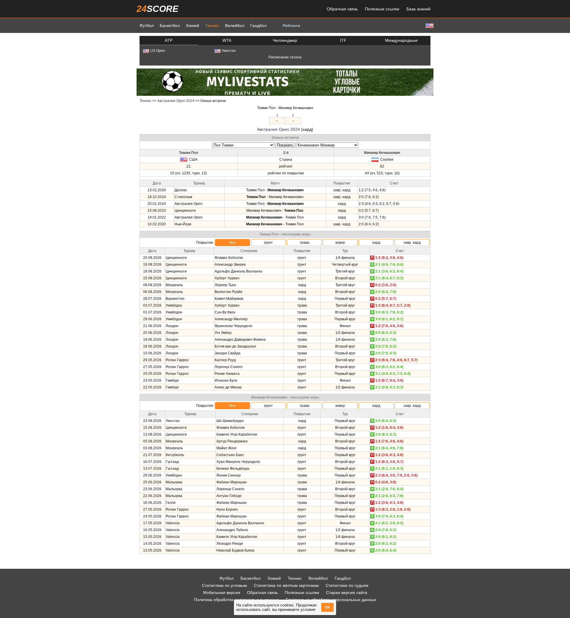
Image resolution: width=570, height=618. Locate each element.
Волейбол (234, 25)
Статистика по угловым (224, 585)
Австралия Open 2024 (175, 101)
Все (232, 242)
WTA (226, 40)
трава (304, 242)
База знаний (418, 9)
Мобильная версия (221, 592)
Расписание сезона (285, 57)
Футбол (147, 25)
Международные (401, 40)
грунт (268, 242)
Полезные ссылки (382, 9)
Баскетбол (170, 25)
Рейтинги (291, 25)
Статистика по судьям (347, 585)
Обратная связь (342, 9)
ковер (340, 242)
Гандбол (258, 25)
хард (376, 242)
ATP (168, 40)
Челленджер (285, 40)
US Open (157, 51)
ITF (343, 40)
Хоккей (192, 25)
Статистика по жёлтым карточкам (286, 585)
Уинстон (229, 51)
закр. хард (412, 242)
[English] (429, 25)
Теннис (212, 25)
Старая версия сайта (346, 592)
